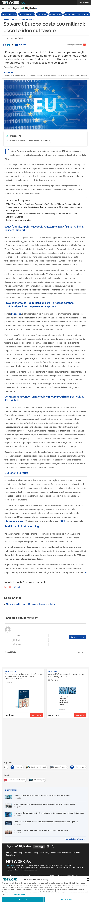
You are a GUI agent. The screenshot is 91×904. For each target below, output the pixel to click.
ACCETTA (23, 899)
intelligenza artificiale (14, 521)
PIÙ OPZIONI (66, 899)
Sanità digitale (42, 14)
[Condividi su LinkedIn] (8, 45)
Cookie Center (11, 855)
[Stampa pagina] (24, 45)
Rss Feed (28, 853)
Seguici (37, 846)
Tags (21, 853)
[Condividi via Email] (16, 45)
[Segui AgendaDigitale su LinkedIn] (48, 847)
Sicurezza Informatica (27, 14)
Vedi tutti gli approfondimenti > (75, 839)
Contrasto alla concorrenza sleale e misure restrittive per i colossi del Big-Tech (41, 214)
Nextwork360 (11, 865)
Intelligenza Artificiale (9, 14)
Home (6, 38)
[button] (6, 8)
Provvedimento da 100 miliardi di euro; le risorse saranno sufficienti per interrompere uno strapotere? (44, 209)
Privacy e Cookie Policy (41, 853)
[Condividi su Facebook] (4, 45)
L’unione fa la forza (14, 217)
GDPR (62, 521)
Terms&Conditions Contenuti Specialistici (65, 853)
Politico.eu (16, 314)
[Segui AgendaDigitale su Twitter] (53, 847)
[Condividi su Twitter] (12, 45)
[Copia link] (20, 45)
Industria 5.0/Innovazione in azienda (76, 14)
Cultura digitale (17, 38)
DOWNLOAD (36, 715)
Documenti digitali (55, 14)
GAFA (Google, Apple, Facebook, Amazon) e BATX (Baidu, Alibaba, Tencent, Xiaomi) (43, 204)
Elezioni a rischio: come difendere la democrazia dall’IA (30, 604)
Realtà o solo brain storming (18, 220)
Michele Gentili (10, 72)
